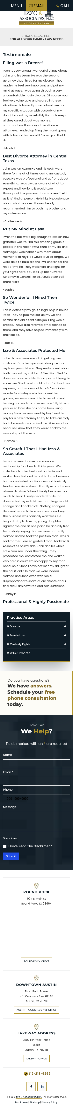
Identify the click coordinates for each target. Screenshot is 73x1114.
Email (38, 5)
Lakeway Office (36, 1058)
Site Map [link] (35, 1102)
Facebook (31, 1086)
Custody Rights (20, 644)
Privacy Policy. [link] (49, 1102)
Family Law (17, 635)
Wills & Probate (20, 653)
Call (64, 5)
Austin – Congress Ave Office (36, 1010)
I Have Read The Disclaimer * (30, 846)
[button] (65, 626)
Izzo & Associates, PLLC (29, 1097)
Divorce (15, 626)
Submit (11, 856)
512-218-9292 (39, 1073)
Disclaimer (10, 838)
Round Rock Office (36, 961)
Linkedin (42, 1086)
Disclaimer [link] (21, 1102)
